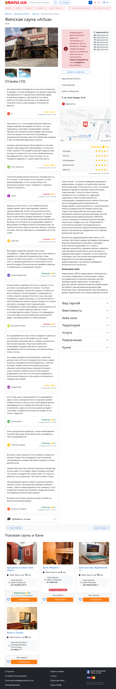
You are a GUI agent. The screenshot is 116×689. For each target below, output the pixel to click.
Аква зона (69, 318)
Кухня (66, 347)
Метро (18, 8)
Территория (71, 325)
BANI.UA (8, 14)
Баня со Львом (15, 632)
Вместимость (56, 8)
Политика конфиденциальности (19, 680)
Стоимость (41, 8)
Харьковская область (22, 14)
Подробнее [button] (24, 599)
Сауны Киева (56, 685)
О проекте (9, 671)
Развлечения (72, 340)
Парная (28, 8)
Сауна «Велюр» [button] (15, 528)
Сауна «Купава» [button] (100, 528)
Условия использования (16, 676)
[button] (90, 2)
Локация (65, 2)
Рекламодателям (12, 685)
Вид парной (71, 303)
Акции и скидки (57, 671)
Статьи (53, 676)
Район (8, 8)
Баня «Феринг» (51, 567)
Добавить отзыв (21, 519)
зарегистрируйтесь (79, 59)
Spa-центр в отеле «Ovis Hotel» (20, 569)
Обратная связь (57, 680)
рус (107, 2)
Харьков (35, 14)
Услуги (67, 332)
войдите (79, 62)
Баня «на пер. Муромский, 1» (93, 569)
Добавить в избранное (76, 72)
